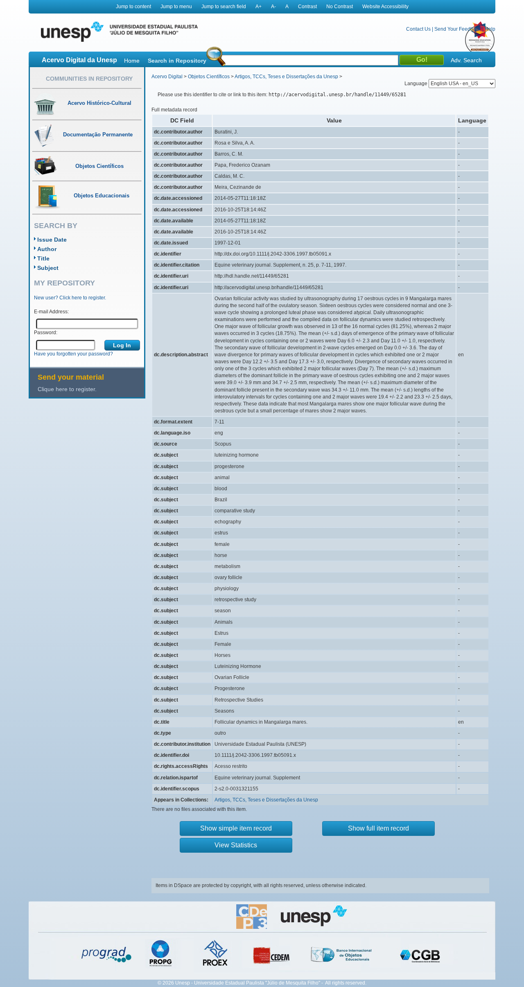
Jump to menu (176, 6)
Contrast (307, 6)
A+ (258, 6)
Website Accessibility (385, 6)
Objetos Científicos (209, 76)
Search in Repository (177, 60)
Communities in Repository (89, 78)
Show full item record (378, 828)
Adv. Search (466, 60)
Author (46, 249)
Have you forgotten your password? (73, 354)
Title (43, 258)
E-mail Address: (51, 312)
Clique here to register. (67, 389)
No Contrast (339, 6)
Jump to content (133, 6)
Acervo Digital (167, 76)
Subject (48, 268)
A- (273, 6)
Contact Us (418, 29)
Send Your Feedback (457, 29)
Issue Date (52, 239)
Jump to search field (223, 6)
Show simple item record (236, 828)
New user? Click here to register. (70, 298)
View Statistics (236, 845)
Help (490, 29)
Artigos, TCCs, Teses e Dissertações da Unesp (286, 76)
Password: (45, 332)
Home (132, 60)
